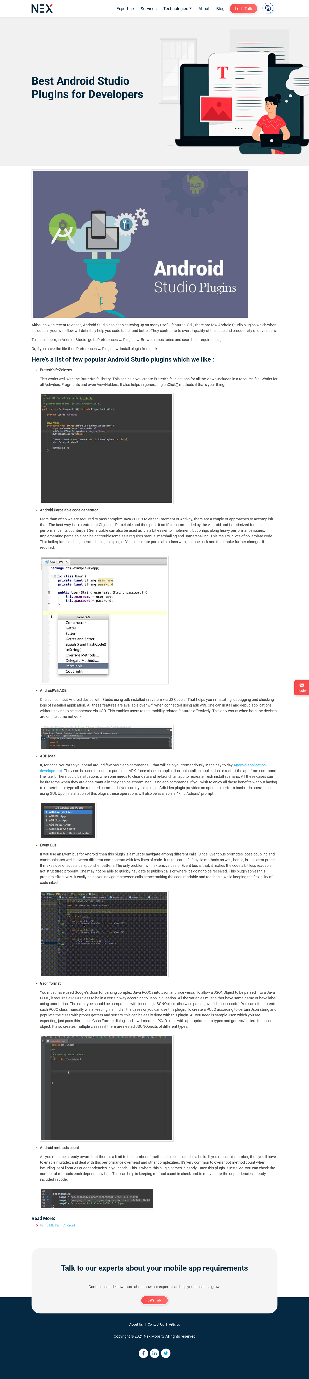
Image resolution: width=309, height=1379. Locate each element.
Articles (174, 1324)
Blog (220, 8)
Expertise (125, 8)
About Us (136, 1324)
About (204, 8)
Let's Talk (243, 8)
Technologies (175, 8)
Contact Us (156, 1324)
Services (149, 8)
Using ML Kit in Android (57, 1225)
